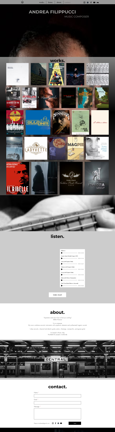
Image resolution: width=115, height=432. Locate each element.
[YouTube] (94, 2)
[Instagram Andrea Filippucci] (53, 423)
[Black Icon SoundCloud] (97, 2)
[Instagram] (84, 2)
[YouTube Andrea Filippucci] (61, 423)
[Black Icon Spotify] (88, 2)
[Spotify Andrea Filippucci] (58, 423)
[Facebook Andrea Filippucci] (91, 2)
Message (36, 406)
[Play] (62, 253)
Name (36, 392)
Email (35, 399)
